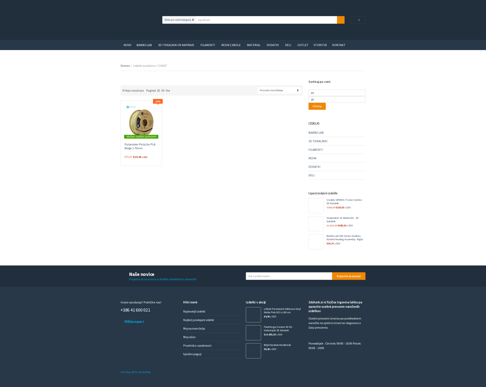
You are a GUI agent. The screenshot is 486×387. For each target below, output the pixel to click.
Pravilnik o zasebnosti (197, 345)
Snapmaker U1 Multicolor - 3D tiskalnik (343, 219)
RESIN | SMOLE (231, 45)
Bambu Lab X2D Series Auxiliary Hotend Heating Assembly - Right (345, 237)
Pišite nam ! (134, 321)
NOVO (127, 45)
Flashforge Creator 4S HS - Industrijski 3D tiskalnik (278, 328)
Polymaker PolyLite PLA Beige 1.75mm (140, 146)
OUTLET (302, 45)
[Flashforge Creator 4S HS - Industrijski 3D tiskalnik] (253, 332)
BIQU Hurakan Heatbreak (277, 345)
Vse (168, 90)
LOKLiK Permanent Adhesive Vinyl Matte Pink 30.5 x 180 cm (282, 310)
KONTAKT (339, 45)
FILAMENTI (207, 45)
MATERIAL (253, 45)
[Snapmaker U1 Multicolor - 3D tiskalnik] (316, 223)
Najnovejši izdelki (194, 311)
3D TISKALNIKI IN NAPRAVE (176, 45)
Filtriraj (317, 106)
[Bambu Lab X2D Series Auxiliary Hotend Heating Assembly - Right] (316, 241)
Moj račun (189, 337)
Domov (125, 66)
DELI (288, 45)
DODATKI (273, 45)
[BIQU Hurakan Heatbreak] (253, 350)
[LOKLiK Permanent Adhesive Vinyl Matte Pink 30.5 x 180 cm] (253, 314)
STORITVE (320, 45)
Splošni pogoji (192, 354)
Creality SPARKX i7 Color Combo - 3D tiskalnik (345, 201)
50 (162, 90)
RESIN (312, 158)
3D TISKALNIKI (317, 141)
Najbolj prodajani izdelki (198, 320)
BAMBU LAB (144, 45)
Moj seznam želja (194, 328)
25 (158, 90)
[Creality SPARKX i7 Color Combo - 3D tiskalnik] (316, 205)
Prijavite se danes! (349, 276)
